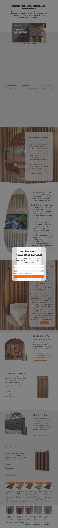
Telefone (15, 271)
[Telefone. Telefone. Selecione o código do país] (15, 273)
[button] (39, 250)
